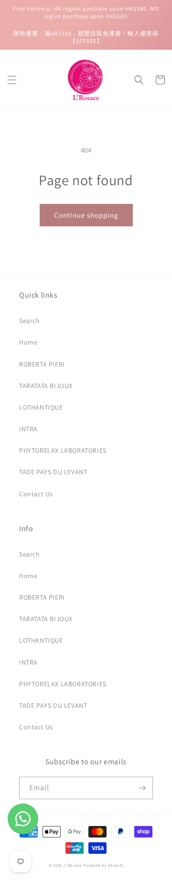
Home (28, 342)
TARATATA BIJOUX (46, 385)
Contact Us (36, 494)
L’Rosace (73, 865)
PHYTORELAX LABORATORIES (63, 450)
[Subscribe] (141, 788)
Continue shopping (86, 215)
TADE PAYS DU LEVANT (53, 472)
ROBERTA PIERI (42, 364)
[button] (11, 79)
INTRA (28, 428)
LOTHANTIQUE (41, 407)
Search (29, 320)
